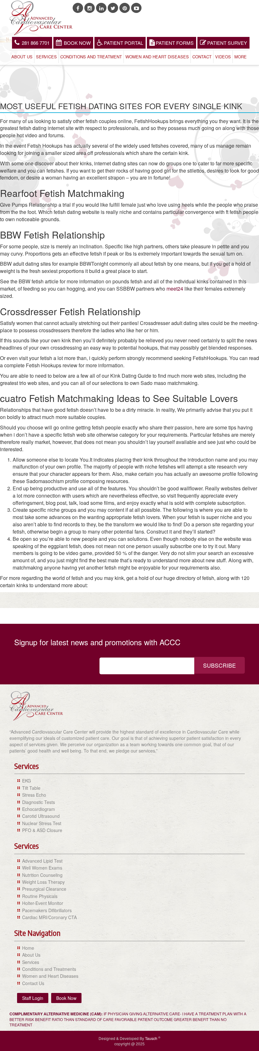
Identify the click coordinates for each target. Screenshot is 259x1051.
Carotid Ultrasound (41, 816)
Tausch (151, 1038)
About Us (22, 57)
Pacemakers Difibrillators (47, 910)
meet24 (174, 288)
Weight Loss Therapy (43, 882)
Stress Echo (34, 795)
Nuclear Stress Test (41, 823)
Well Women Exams (42, 868)
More (240, 57)
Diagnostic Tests (38, 802)
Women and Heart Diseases (157, 57)
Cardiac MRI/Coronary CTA (49, 917)
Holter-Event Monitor (42, 903)
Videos (223, 57)
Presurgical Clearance (44, 889)
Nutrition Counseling (42, 875)
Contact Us (33, 983)
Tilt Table (31, 788)
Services (46, 57)
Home (28, 948)
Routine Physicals (39, 896)
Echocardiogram (38, 809)
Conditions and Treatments (49, 969)
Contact (202, 57)
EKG (26, 780)
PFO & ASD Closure (42, 830)
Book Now (77, 42)
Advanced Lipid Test (42, 861)
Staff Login (32, 998)
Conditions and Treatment (91, 57)
